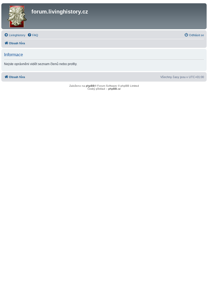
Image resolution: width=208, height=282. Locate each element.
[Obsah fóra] (17, 16)
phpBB (90, 85)
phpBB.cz (114, 88)
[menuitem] (14, 35)
